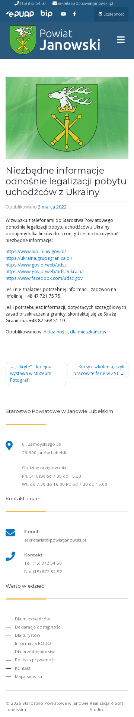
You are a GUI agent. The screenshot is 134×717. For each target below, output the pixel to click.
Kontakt (23, 668)
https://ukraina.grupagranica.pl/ (39, 258)
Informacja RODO (33, 643)
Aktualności (56, 332)
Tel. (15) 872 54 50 (43, 563)
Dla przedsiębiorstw (35, 651)
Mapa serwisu (28, 676)
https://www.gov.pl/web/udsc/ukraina (45, 271)
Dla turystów (27, 635)
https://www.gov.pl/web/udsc (36, 265)
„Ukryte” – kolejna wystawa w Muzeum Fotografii (30, 373)
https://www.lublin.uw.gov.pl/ (36, 251)
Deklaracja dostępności (38, 627)
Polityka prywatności (36, 659)
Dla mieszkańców (32, 618)
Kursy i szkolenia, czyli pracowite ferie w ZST (98, 370)
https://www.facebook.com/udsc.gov (44, 278)
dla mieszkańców (88, 332)
